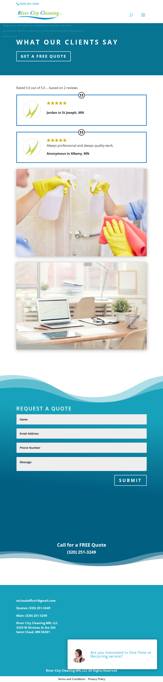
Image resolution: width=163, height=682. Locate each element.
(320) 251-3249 (81, 552)
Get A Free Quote (43, 56)
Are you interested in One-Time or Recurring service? (120, 654)
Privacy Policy (96, 679)
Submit (130, 480)
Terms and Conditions (71, 679)
